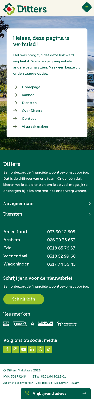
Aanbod (28, 95)
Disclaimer (61, 382)
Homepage (31, 87)
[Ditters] (25, 9)
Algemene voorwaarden (18, 382)
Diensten (29, 103)
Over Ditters (32, 111)
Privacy (74, 382)
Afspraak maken (35, 126)
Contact (29, 118)
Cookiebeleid (43, 382)
